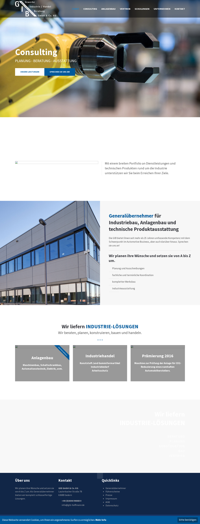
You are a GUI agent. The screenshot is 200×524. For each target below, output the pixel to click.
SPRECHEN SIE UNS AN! (60, 72)
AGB (108, 502)
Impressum (111, 498)
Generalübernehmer (116, 488)
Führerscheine (113, 491)
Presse (109, 495)
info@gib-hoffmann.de (73, 504)
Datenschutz (112, 505)
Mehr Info (100, 520)
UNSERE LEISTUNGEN (29, 72)
